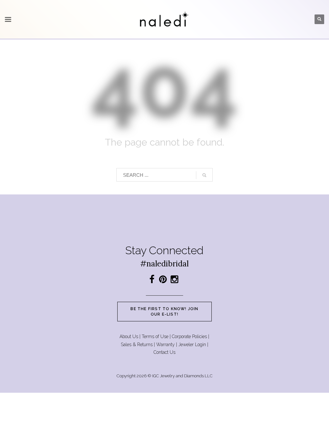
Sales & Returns (137, 344)
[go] (204, 175)
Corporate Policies (189, 336)
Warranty (165, 344)
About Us (129, 336)
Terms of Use (155, 336)
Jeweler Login (192, 344)
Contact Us (164, 352)
